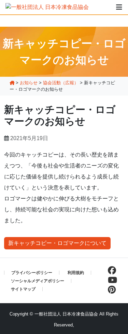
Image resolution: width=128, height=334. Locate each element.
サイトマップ (23, 289)
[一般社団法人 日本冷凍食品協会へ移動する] (12, 82)
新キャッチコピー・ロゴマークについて (57, 243)
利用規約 (76, 273)
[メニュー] (119, 7)
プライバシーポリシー (31, 273)
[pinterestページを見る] (110, 289)
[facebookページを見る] (110, 270)
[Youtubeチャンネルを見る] (110, 280)
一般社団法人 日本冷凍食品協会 (66, 314)
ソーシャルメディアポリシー (37, 281)
